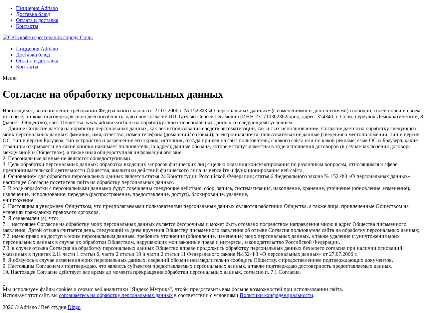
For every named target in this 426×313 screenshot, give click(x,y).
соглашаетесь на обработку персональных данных (116, 295)
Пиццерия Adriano (37, 8)
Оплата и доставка (37, 20)
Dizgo (74, 307)
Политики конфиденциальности (276, 295)
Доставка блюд (33, 14)
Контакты (27, 26)
